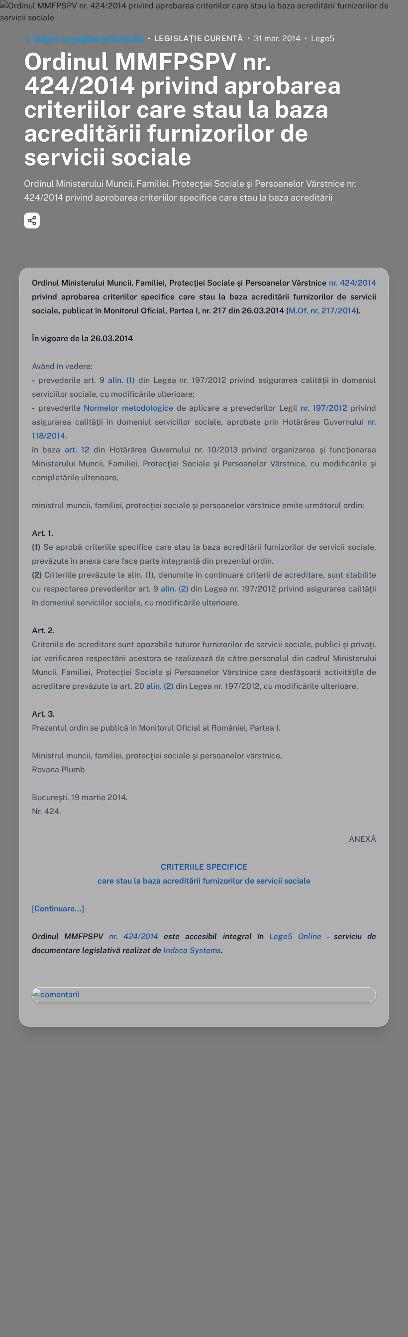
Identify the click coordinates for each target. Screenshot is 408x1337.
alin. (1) (121, 380)
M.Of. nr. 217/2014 (322, 310)
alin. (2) (175, 589)
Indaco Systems (192, 950)
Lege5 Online (295, 936)
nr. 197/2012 (324, 408)
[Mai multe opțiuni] (32, 220)
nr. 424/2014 (352, 283)
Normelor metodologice (128, 408)
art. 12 (77, 449)
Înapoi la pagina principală (89, 38)
